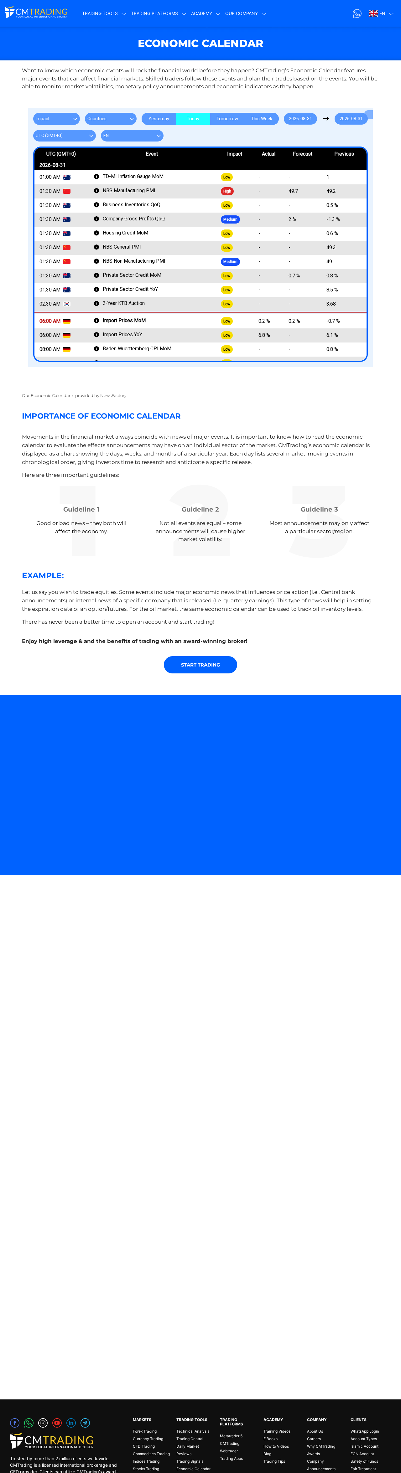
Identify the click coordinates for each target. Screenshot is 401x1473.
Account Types (364, 1438)
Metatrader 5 (231, 1436)
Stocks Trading (146, 1468)
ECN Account (362, 1453)
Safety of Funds (364, 1461)
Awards (313, 1453)
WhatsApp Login (365, 1431)
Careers (314, 1438)
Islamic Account (364, 1446)
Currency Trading (148, 1438)
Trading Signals (189, 1461)
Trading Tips (274, 1461)
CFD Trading (144, 1446)
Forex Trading (145, 1431)
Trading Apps (231, 1458)
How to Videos (276, 1446)
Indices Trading (146, 1461)
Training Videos (276, 1431)
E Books (270, 1438)
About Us (315, 1431)
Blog (267, 1453)
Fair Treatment (363, 1468)
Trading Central (189, 1438)
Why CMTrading (321, 1446)
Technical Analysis (192, 1431)
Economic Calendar (193, 1468)
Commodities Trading (151, 1453)
